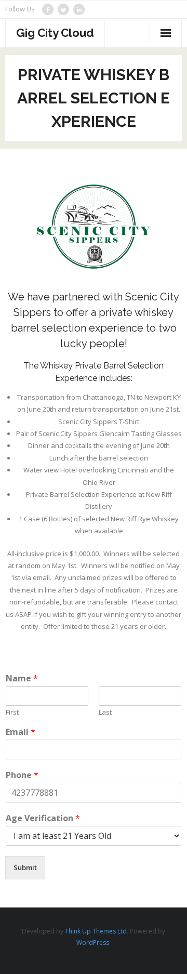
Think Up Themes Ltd (96, 931)
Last (105, 712)
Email (20, 732)
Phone (22, 775)
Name (22, 678)
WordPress (92, 942)
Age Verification (43, 818)
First (12, 712)
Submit (25, 867)
